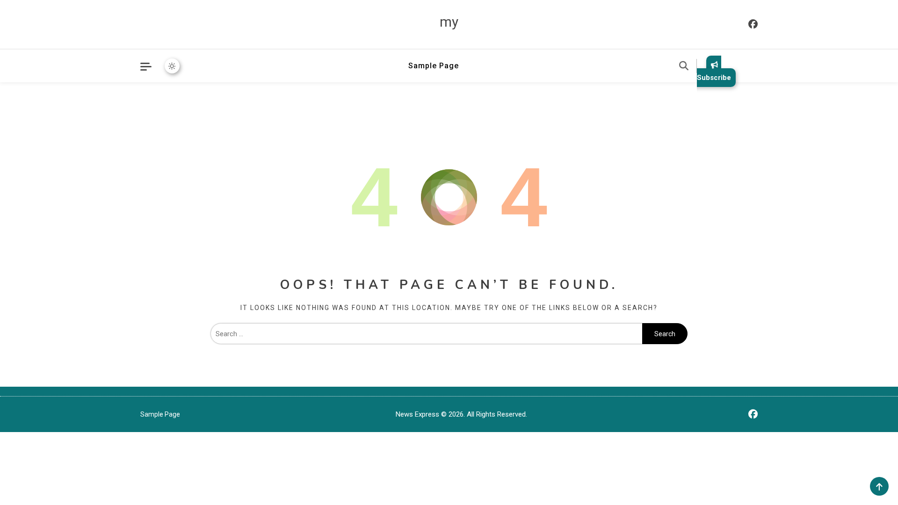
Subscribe (714, 77)
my (449, 22)
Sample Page (433, 65)
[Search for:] (426, 334)
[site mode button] (172, 65)
